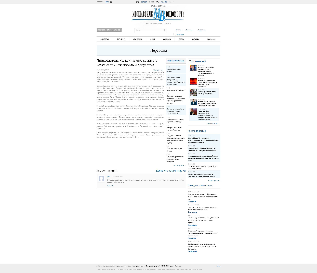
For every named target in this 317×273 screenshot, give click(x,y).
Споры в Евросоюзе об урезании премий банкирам (175, 159)
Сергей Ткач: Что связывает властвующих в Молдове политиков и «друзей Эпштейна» (203, 140)
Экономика (137, 39)
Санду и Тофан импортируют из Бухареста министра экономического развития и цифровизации (207, 115)
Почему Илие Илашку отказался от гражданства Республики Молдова (202, 149)
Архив (178, 30)
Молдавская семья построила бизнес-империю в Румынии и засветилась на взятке (203, 158)
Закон (152, 39)
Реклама (189, 30)
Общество (104, 39)
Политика (121, 39)
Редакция (180, 34)
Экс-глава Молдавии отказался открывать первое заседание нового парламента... (203, 233)
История (195, 39)
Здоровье (211, 39)
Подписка (201, 30)
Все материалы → (180, 165)
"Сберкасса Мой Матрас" (176, 90)
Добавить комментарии (171, 170)
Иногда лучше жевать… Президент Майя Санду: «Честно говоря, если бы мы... (203, 196)
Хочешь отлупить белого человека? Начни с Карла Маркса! (176, 111)
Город (181, 39)
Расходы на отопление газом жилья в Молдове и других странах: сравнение (207, 84)
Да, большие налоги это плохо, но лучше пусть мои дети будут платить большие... (203, 246)
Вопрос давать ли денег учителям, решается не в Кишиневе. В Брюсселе (207, 103)
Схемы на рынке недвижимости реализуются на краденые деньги (201, 175)
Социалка (167, 39)
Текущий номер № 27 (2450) (109, 30)
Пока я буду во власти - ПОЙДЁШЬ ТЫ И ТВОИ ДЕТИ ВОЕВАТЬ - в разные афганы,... (203, 220)
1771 (161, 70)
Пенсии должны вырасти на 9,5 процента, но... (207, 93)
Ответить (110, 186)
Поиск (164, 30)
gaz (108, 176)
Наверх (218, 266)
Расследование (197, 130)
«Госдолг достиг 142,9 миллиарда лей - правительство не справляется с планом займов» (206, 71)
